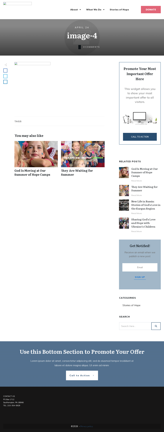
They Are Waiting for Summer (82, 160)
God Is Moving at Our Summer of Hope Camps (36, 160)
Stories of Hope (131, 305)
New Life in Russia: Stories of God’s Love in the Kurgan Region (145, 204)
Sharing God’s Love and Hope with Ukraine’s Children (143, 222)
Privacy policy (86, 426)
